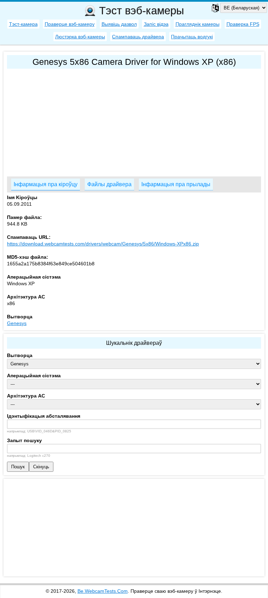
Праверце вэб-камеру (70, 24)
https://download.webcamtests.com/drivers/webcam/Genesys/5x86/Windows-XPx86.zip (103, 244)
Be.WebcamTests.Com (102, 591)
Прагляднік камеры (197, 24)
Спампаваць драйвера (138, 36)
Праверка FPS (242, 24)
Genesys (17, 323)
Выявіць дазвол (119, 24)
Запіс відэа (156, 24)
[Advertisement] (134, 121)
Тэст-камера (23, 24)
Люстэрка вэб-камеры (80, 36)
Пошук (18, 466)
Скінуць (41, 466)
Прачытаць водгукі (192, 36)
